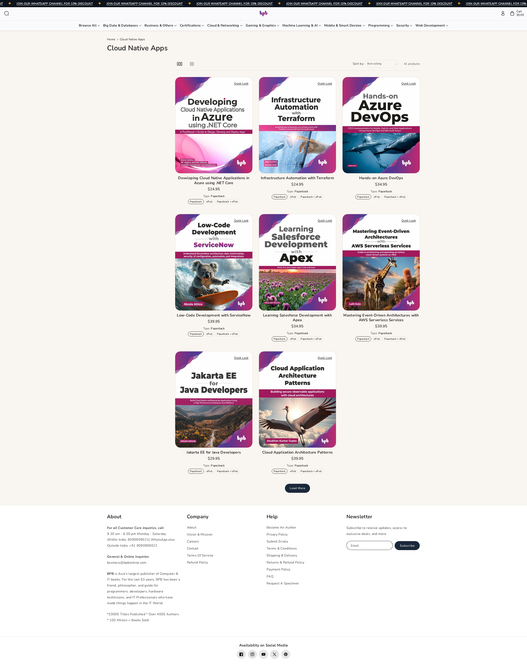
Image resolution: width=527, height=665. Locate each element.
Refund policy (197, 562)
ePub (210, 202)
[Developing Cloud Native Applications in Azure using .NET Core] (213, 125)
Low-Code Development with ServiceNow (214, 315)
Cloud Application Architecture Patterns (297, 452)
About (114, 517)
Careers (193, 541)
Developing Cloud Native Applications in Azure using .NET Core (213, 180)
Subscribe (407, 546)
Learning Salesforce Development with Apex (297, 317)
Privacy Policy (277, 534)
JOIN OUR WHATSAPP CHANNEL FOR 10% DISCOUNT (54, 4)
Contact (193, 548)
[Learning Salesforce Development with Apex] (297, 262)
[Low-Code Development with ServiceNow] (213, 262)
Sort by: (359, 64)
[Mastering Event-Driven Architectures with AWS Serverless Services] (381, 262)
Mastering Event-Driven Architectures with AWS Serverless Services (381, 317)
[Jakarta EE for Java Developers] (213, 399)
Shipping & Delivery (282, 555)
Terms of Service (200, 555)
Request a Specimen (283, 583)
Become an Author (281, 527)
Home (111, 39)
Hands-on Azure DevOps (381, 178)
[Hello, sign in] (502, 13)
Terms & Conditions (282, 548)
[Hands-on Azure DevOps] (381, 125)
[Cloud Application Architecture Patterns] (297, 399)
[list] (191, 63)
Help (272, 517)
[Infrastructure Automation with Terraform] (297, 125)
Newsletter (359, 517)
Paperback (196, 202)
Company (198, 517)
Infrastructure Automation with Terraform (297, 178)
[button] (6, 13)
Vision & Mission (200, 534)
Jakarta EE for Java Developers (214, 452)
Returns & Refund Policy (285, 562)
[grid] (179, 63)
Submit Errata (277, 541)
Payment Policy (278, 569)
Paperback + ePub (228, 202)
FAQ (270, 576)
